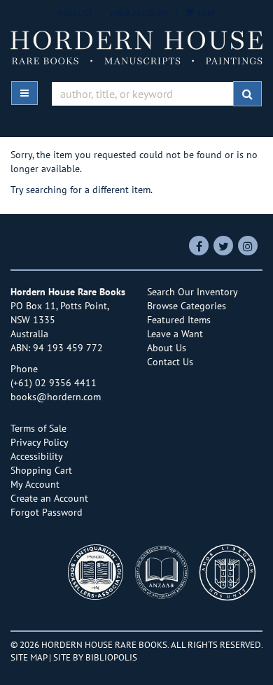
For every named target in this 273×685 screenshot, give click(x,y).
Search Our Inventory (192, 291)
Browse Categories (186, 305)
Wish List (75, 13)
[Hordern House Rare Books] (136, 47)
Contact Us (170, 361)
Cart (205, 13)
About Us (166, 347)
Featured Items (179, 319)
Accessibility (36, 456)
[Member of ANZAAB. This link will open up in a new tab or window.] (165, 576)
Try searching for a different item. (81, 189)
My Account (34, 484)
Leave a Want (175, 333)
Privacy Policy (39, 442)
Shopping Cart (41, 470)
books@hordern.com (55, 396)
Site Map (28, 657)
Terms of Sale (38, 428)
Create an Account (49, 498)
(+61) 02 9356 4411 (53, 382)
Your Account (139, 13)
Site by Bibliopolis (95, 657)
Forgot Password (46, 512)
